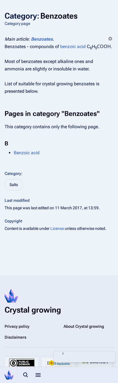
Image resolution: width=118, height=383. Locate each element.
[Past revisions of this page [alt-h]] (84, 356)
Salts (13, 184)
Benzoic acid (27, 152)
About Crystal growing (84, 326)
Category (13, 173)
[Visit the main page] (9, 375)
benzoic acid (73, 46)
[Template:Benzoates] (110, 39)
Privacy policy (17, 326)
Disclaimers (15, 337)
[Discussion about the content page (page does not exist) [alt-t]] (97, 356)
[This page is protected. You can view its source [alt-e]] (72, 356)
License (57, 228)
